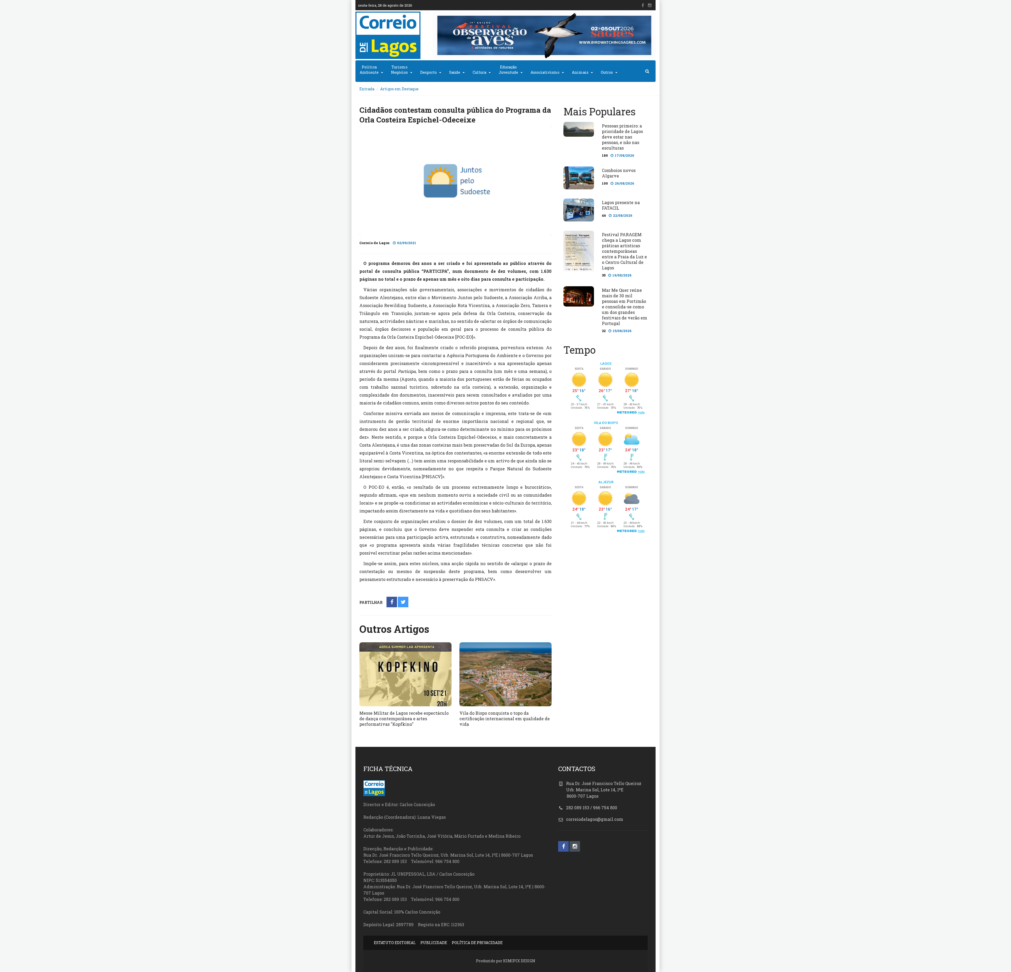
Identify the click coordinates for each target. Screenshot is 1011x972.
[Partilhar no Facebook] (391, 602)
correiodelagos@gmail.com (594, 819)
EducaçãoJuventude (508, 70)
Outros (607, 72)
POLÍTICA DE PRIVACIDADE (477, 942)
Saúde (454, 72)
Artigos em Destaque (399, 88)
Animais (580, 72)
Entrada (366, 88)
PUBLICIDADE (433, 942)
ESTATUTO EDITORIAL (395, 942)
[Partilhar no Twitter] (403, 602)
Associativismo (545, 72)
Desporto (428, 72)
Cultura (479, 72)
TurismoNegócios (399, 70)
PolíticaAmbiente (369, 70)
